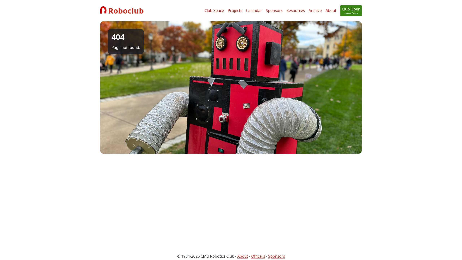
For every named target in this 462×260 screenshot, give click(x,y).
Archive (315, 10)
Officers (258, 256)
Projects (235, 10)
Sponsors (274, 10)
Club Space (214, 10)
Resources (295, 10)
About (331, 10)
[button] (351, 10)
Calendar (254, 10)
